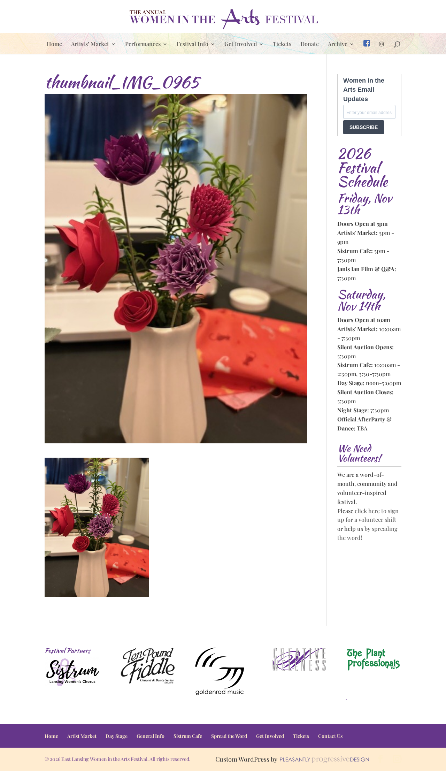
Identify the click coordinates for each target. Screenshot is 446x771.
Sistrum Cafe (188, 736)
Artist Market (82, 736)
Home (54, 44)
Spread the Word (229, 736)
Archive (337, 44)
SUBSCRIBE (363, 127)
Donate (309, 44)
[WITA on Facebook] (366, 46)
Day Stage (117, 736)
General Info (150, 736)
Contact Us (330, 736)
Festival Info (192, 44)
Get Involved (240, 44)
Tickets (282, 44)
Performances (143, 44)
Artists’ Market (90, 44)
